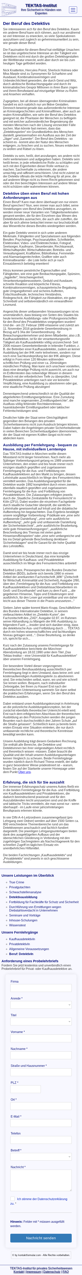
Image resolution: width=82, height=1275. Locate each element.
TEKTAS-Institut (41, 5)
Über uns (24, 772)
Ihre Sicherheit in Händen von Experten (41, 11)
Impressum (33, 1271)
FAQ (66, 1271)
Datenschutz (51, 1271)
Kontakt (19, 1271)
